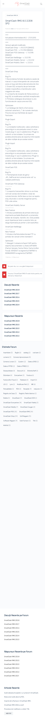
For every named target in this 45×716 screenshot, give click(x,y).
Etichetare (7, 375)
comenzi (7, 357)
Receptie (27, 389)
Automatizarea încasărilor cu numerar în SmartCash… (21, 693)
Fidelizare (24, 380)
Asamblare (8, 353)
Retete (6, 398)
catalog (26, 353)
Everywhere (19, 375)
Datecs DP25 (33, 362)
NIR (33, 384)
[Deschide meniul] (3, 3)
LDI (5, 384)
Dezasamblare (9, 371)
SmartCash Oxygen (27, 407)
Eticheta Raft (32, 371)
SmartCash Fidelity (31, 403)
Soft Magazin (25, 416)
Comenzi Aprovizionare (22, 357)
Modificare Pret (23, 384)
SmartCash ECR (30, 398)
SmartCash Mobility (10, 407)
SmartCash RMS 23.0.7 (11, 294)
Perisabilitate (8, 389)
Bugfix (18, 353)
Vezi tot (8, 713)
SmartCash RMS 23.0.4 (11, 305)
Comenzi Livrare (9, 362)
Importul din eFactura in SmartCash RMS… (18, 701)
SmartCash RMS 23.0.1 (11, 676)
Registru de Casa (10, 393)
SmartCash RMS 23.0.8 (11, 290)
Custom (22, 362)
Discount (21, 371)
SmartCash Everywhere (12, 403)
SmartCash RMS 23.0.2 (11, 332)
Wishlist (6, 425)
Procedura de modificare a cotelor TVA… (17, 709)
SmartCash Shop (10, 416)
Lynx (12, 384)
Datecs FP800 (23, 366)
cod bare (37, 353)
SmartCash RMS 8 (12, 15)
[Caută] (41, 4)
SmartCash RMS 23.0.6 (11, 297)
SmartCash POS (10, 412)
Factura (30, 375)
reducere (38, 389)
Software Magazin (10, 421)
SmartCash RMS (26, 412)
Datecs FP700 (9, 366)
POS (18, 389)
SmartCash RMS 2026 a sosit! (14, 705)
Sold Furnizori (25, 421)
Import (34, 380)
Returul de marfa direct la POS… (14, 697)
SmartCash (17, 398)
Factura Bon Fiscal (10, 380)
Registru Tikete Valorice (27, 393)
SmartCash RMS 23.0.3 (11, 325)
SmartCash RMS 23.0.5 (11, 301)
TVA (35, 421)
